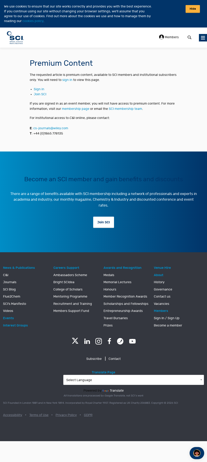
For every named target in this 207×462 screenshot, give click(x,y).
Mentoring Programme (70, 296)
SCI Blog (9, 289)
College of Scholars (67, 289)
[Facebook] (109, 341)
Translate (117, 390)
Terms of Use (39, 415)
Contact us (162, 296)
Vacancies (161, 303)
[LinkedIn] (87, 341)
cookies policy (32, 21)
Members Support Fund (71, 311)
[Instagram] (98, 341)
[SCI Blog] (120, 341)
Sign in (39, 89)
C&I (5, 275)
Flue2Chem (11, 296)
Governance (163, 289)
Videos (8, 311)
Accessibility (12, 415)
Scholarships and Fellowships (126, 303)
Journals (9, 282)
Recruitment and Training (72, 303)
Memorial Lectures (117, 282)
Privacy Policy (66, 415)
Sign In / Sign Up (167, 318)
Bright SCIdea (63, 282)
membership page (75, 108)
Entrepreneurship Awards (123, 311)
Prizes (108, 325)
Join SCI (40, 94)
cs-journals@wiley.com (50, 128)
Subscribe (94, 358)
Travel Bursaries (116, 318)
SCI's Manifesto (14, 303)
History (159, 282)
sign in (67, 80)
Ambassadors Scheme (70, 275)
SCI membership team (125, 108)
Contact (115, 358)
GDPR (88, 415)
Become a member (168, 325)
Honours (110, 289)
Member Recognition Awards (125, 296)
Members (171, 37)
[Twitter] (75, 342)
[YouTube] (132, 341)
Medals (109, 275)
